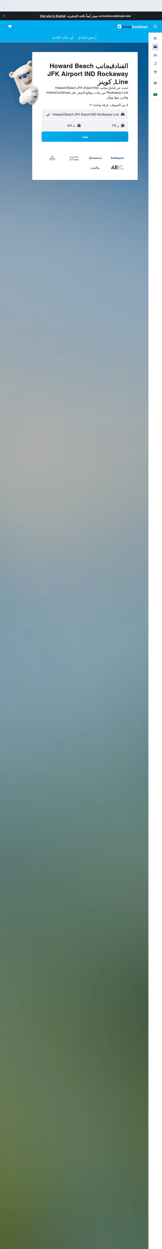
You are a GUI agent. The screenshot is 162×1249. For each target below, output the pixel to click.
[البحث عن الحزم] (155, 64)
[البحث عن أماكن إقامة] (155, 47)
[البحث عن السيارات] (155, 55)
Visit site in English (53, 16)
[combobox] (108, 105)
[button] (4, 16)
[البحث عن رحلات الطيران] (155, 38)
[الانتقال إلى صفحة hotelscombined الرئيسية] (132, 26)
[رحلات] (155, 83)
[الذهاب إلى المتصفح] (155, 72)
